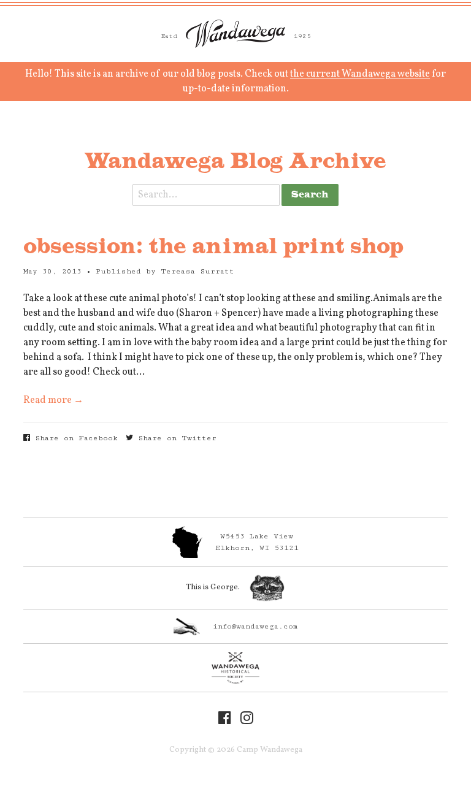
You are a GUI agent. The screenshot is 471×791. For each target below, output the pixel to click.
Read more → (53, 400)
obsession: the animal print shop (213, 247)
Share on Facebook (74, 438)
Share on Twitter (174, 438)
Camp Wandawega (235, 34)
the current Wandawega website (360, 74)
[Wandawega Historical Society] (235, 668)
